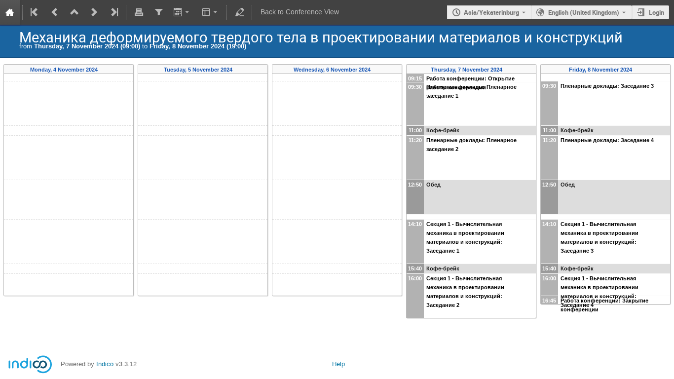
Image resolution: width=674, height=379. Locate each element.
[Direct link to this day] (104, 70)
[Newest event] (113, 12)
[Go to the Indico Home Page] (10, 12)
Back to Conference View (300, 12)
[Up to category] (74, 12)
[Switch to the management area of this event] (239, 12)
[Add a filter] (158, 12)
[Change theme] (210, 12)
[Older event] (55, 12)
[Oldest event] (35, 12)
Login (656, 12)
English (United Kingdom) (583, 12)
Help (338, 364)
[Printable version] (139, 12)
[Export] (182, 12)
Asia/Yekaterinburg (491, 12)
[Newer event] (94, 12)
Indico (104, 364)
